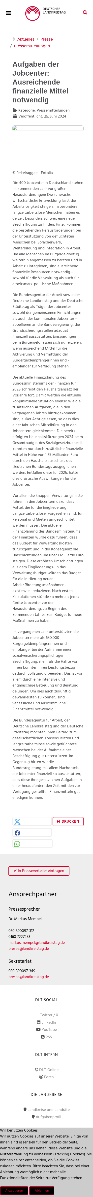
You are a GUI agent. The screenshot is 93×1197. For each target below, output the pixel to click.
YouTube (49, 1030)
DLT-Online (49, 1070)
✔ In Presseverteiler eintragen (39, 871)
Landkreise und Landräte (49, 1110)
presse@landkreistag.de (28, 949)
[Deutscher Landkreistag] (46, 13)
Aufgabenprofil (48, 1117)
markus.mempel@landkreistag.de (36, 943)
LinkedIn (48, 1022)
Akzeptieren (14, 1191)
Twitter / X (49, 1015)
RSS (49, 1037)
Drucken (70, 821)
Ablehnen (42, 1191)
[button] (32, 821)
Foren (49, 1077)
